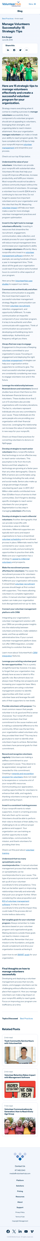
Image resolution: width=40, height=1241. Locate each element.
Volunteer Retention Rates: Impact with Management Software (20, 1076)
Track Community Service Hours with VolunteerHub (19, 1042)
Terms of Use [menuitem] (20, 1217)
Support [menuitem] (20, 1207)
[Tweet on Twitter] (20, 50)
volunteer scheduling (11, 539)
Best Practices (8, 18)
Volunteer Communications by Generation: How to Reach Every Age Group (18, 1111)
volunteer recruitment (20, 306)
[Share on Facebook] (14, 50)
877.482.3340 (20, 1170)
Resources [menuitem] (20, 1197)
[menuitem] (8, 1231)
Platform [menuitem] (20, 1180)
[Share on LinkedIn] (8, 50)
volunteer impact (9, 207)
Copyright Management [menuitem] (20, 1221)
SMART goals (23, 954)
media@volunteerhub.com (20, 1173)
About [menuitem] (20, 1202)
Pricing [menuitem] (20, 1191)
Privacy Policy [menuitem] (20, 1212)
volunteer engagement (12, 360)
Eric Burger (7, 37)
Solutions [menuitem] (20, 1186)
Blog (20, 11)
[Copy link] (26, 50)
